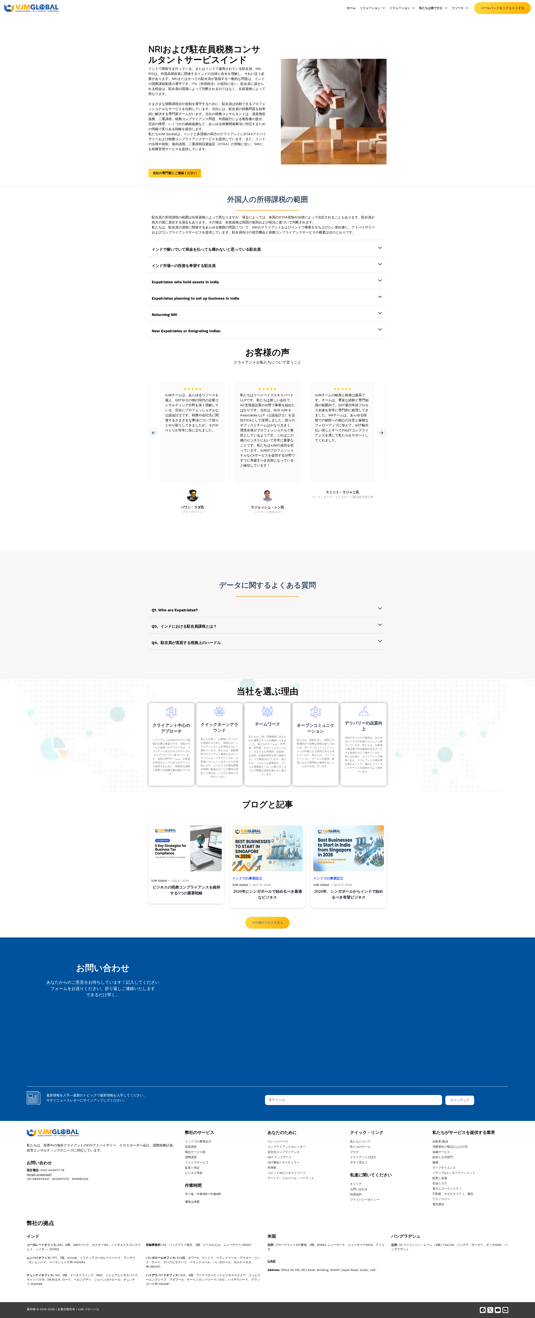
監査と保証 (192, 1167)
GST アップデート (280, 1157)
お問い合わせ (359, 1189)
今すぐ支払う (359, 1162)
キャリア (356, 1184)
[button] (372, 8)
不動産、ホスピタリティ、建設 (452, 1193)
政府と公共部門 (442, 1157)
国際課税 (191, 1157)
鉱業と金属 (439, 1178)
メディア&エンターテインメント (453, 1172)
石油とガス (439, 1183)
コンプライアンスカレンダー (287, 1146)
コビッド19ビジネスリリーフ (287, 1172)
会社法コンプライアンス (284, 1152)
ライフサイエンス (444, 1167)
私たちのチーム (360, 1146)
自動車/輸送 (440, 1141)
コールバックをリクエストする (502, 8)
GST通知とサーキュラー (283, 1162)
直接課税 (191, 1146)
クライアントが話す (363, 1157)
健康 (435, 1162)
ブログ (354, 1152)
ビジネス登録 (194, 1172)
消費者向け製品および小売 (449, 1146)
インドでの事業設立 (198, 1141)
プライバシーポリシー (364, 1199)
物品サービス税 (195, 1152)
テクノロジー (441, 1199)
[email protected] (39, 1174)
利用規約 (356, 1194)
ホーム (351, 8)
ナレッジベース (278, 1141)
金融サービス (441, 1152)
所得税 (272, 1167)
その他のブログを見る (267, 922)
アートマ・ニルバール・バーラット (291, 1178)
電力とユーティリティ (447, 1188)
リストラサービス (196, 1162)
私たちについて (360, 1141)
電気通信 (438, 1204)
